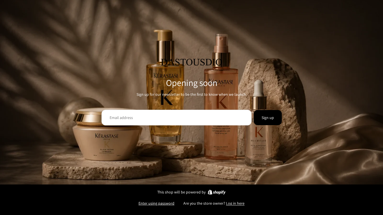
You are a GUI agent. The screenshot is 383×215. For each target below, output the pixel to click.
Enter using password (156, 203)
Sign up (268, 117)
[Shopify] (216, 192)
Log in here (235, 203)
